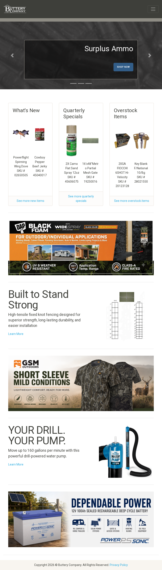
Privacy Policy (119, 565)
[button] (12, 55)
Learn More (15, 334)
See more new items (30, 200)
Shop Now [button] (123, 67)
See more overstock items (131, 200)
